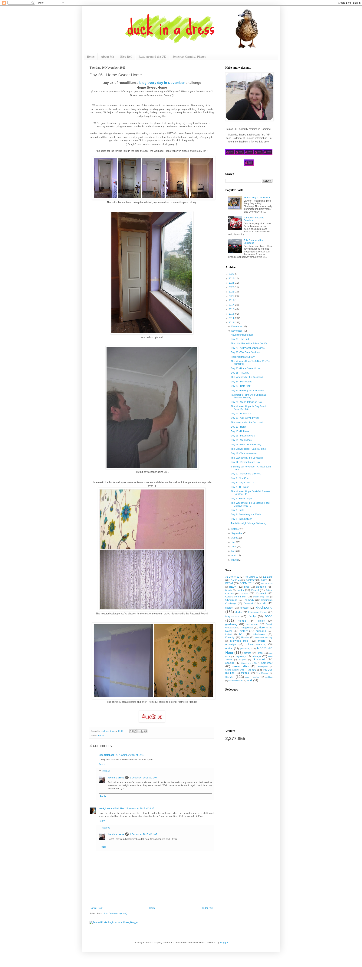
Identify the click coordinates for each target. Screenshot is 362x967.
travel (229, 677)
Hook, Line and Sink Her (111, 808)
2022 (232, 291)
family (252, 616)
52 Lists (267, 576)
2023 (232, 287)
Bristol (255, 590)
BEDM (229, 583)
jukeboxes (259, 634)
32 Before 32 (232, 577)
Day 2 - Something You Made (246, 514)
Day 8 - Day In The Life (242, 482)
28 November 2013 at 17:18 (130, 755)
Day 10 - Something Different (246, 473)
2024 (232, 283)
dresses (244, 608)
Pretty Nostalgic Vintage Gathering (248, 523)
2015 (232, 314)
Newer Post (96, 908)
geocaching (252, 624)
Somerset (266, 662)
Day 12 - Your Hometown (244, 453)
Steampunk (263, 666)
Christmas (231, 599)
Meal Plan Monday (263, 637)
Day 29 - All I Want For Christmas (248, 348)
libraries (245, 637)
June (234, 546)
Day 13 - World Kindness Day (246, 444)
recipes (242, 659)
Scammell (259, 659)
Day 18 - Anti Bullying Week (245, 418)
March (234, 560)
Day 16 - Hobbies (240, 431)
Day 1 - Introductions (241, 519)
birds (246, 587)
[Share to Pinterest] (145, 731)
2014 (232, 318)
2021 (232, 296)
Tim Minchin (262, 673)
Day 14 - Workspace (241, 440)
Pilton (260, 653)
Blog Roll (126, 56)
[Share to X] (138, 731)
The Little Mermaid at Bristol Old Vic (249, 343)
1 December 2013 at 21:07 (143, 777)
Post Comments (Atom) (115, 913)
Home (90, 56)
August (235, 537)
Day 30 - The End (240, 339)
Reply (102, 764)
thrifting (245, 673)
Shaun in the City (249, 663)
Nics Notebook (106, 755)
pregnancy (240, 656)
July (233, 542)
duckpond (264, 607)
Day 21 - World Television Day (246, 402)
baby (264, 579)
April (234, 555)
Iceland (228, 634)
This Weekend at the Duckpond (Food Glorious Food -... (250, 504)
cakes (244, 593)
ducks (238, 612)
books (240, 590)
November (237, 331)
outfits (228, 648)
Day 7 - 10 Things (240, 487)
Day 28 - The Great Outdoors (245, 352)
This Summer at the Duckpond (253, 241)
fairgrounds (232, 616)
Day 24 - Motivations (241, 381)
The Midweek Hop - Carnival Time (248, 449)
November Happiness (242, 334)
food (268, 616)
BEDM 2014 (247, 583)
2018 (232, 300)
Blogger (224, 942)
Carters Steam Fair (235, 596)
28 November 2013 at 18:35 (139, 808)
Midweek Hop (239, 640)
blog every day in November (162, 83)
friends (242, 620)
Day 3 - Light (237, 510)
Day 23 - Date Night (241, 386)
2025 (232, 278)
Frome (261, 621)
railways (256, 656)
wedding (268, 677)
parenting (245, 648)
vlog (247, 677)
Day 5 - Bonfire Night (241, 498)
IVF (241, 634)
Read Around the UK (152, 56)
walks (256, 677)
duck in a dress (116, 777)
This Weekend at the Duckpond (247, 377)
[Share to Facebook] (142, 731)
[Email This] (131, 731)
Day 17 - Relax (238, 426)
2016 (232, 309)
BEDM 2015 (266, 583)
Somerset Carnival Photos (189, 56)
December (237, 326)
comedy (249, 599)
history (244, 630)
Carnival (261, 593)
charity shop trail (261, 597)
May (233, 551)
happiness (247, 627)
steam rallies (240, 666)
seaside (230, 662)
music (261, 640)
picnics (247, 653)
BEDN (101, 735)
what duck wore (236, 680)
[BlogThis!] (135, 731)
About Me (107, 56)
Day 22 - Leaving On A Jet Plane (247, 390)
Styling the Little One (234, 670)
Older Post (207, 908)
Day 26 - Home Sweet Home (245, 368)
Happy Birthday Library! (243, 357)
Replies (106, 771)
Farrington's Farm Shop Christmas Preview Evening (248, 396)
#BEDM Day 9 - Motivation (257, 197)
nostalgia (230, 644)
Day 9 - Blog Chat (240, 478)
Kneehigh (230, 637)
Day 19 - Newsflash (241, 413)
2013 (232, 322)
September (237, 533)
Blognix (228, 590)
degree (229, 608)
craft (263, 603)
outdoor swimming (256, 644)
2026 (232, 274)
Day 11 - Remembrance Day (245, 462)
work (249, 680)
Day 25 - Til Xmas (240, 372)
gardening (231, 624)
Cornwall (248, 603)
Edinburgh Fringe (257, 612)
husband (261, 630)
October (235, 529)
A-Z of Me (236, 580)
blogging (261, 586)
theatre (252, 669)
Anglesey (251, 580)
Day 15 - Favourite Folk (243, 435)
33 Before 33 (251, 577)
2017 (232, 305)
